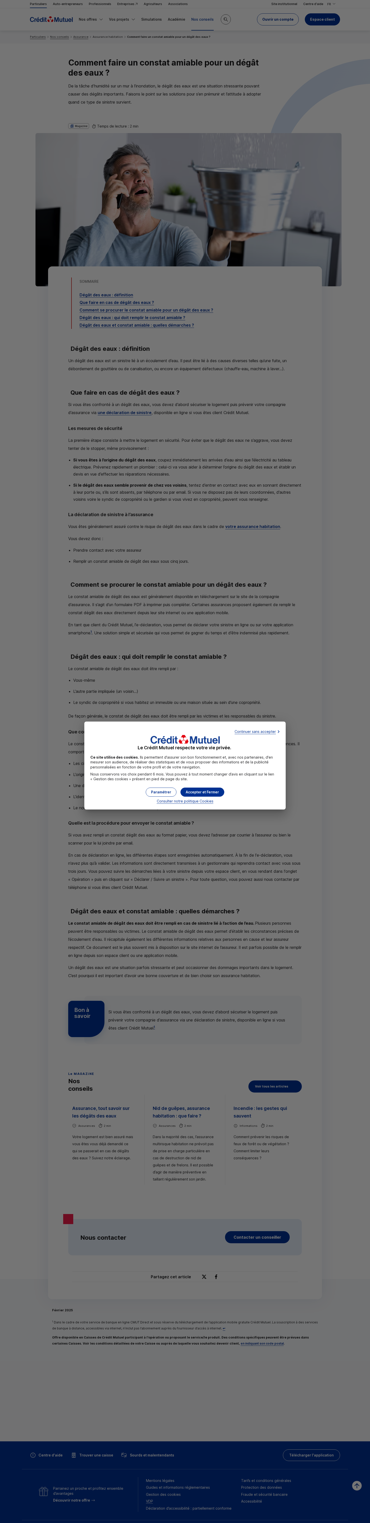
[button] (202, 792)
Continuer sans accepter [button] (255, 731)
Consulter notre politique (185, 801)
